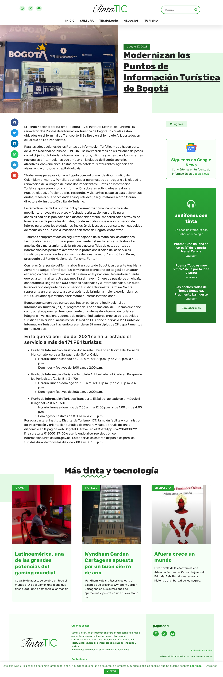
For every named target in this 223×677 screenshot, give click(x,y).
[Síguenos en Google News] (191, 147)
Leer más (196, 665)
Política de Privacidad (201, 650)
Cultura (87, 20)
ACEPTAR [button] (111, 671)
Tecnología (108, 20)
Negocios (131, 20)
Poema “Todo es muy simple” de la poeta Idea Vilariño (191, 269)
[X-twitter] (30, 8)
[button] (14, 122)
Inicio (69, 20)
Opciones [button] (211, 665)
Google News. (201, 173)
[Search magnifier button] (196, 9)
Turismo (151, 20)
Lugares (177, 124)
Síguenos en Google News (191, 162)
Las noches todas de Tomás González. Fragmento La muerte (191, 290)
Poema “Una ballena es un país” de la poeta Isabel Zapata (191, 247)
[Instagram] (22, 8)
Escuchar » (191, 256)
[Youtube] (39, 8)
